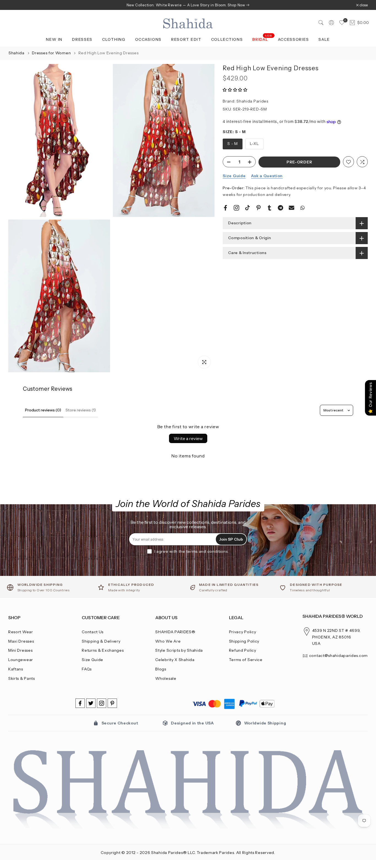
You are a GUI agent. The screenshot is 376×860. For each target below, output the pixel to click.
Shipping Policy (244, 641)
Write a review (188, 438)
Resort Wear (20, 631)
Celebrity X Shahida (174, 659)
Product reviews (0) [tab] (43, 410)
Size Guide (234, 176)
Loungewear (20, 659)
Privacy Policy (242, 631)
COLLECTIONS (227, 39)
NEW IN (54, 39)
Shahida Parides (252, 101)
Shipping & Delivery (101, 641)
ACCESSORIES (293, 39)
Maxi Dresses (21, 641)
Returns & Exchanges (103, 650)
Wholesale (165, 678)
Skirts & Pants (21, 678)
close (15, 5)
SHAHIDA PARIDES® (175, 631)
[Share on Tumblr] (269, 208)
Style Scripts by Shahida (179, 650)
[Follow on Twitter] (91, 703)
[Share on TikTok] (247, 208)
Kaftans (15, 669)
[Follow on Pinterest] (112, 703)
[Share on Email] (291, 208)
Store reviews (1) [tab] (81, 410)
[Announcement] (188, 5)
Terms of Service (246, 659)
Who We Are (168, 641)
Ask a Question (267, 176)
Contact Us (92, 631)
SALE (324, 39)
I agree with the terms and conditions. (191, 551)
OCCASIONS (148, 39)
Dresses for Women (52, 52)
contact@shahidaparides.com (338, 655)
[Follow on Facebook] (80, 703)
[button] (235, 89)
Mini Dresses (20, 650)
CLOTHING (114, 39)
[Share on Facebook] (225, 208)
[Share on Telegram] (280, 208)
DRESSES (82, 39)
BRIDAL (262, 39)
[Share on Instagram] (236, 208)
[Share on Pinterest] (258, 208)
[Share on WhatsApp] (302, 208)
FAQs (87, 669)
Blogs (160, 669)
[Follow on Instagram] (101, 703)
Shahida (16, 52)
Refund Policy (242, 650)
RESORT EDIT (186, 39)
